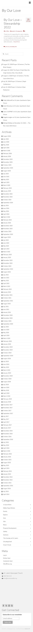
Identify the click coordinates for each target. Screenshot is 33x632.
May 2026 (6, 145)
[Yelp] (12, 605)
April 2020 (6, 335)
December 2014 (7, 477)
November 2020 (7, 318)
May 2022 (6, 280)
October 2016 (7, 436)
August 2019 (7, 358)
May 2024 (6, 211)
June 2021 (6, 309)
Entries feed (6, 558)
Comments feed (7, 561)
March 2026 (6, 151)
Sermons (5, 535)
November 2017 (7, 408)
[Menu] (29, 3)
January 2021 (7, 312)
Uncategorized (19, 31)
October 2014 (7, 483)
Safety (5, 531)
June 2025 (6, 176)
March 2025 (6, 185)
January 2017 (7, 428)
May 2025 (6, 179)
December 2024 (7, 194)
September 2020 (8, 324)
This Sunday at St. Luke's (10, 538)
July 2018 (6, 384)
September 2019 (8, 356)
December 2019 (7, 347)
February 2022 (7, 289)
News (5, 525)
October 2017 (7, 410)
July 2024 (6, 205)
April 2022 (6, 283)
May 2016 (6, 445)
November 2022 (7, 263)
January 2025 (7, 191)
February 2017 (7, 425)
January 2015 (7, 474)
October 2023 (7, 231)
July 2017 (6, 416)
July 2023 (6, 240)
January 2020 (7, 344)
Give (4, 518)
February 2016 (7, 454)
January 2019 (7, 373)
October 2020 (7, 321)
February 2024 (7, 220)
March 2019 (6, 370)
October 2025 (7, 165)
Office (7, 31)
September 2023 (8, 234)
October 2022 (7, 266)
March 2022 (6, 286)
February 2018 (7, 399)
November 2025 (7, 162)
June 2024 (6, 208)
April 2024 (6, 214)
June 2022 (6, 278)
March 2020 (6, 338)
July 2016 (6, 442)
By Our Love (7, 46)
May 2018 (6, 390)
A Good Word (7, 505)
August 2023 (7, 237)
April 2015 (6, 468)
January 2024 (7, 223)
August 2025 (7, 171)
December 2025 (7, 159)
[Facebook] (3, 605)
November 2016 (7, 434)
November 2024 (7, 197)
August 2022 (7, 272)
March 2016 (6, 451)
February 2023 (7, 254)
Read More (17, 42)
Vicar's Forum (7, 545)
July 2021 (6, 306)
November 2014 (7, 480)
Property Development (9, 528)
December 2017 (7, 405)
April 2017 (6, 422)
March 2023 (6, 252)
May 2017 (6, 419)
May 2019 (6, 367)
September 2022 (8, 269)
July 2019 (6, 361)
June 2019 (6, 364)
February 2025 (7, 188)
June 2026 (6, 142)
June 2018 (6, 387)
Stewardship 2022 (13, 46)
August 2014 (7, 488)
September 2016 (8, 439)
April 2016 (6, 448)
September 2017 (8, 413)
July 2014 (6, 491)
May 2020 (6, 332)
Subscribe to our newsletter (12, 614)
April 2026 (6, 148)
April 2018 (6, 393)
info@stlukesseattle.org (10, 578)
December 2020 (7, 315)
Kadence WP (27, 628)
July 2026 (6, 139)
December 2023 (7, 226)
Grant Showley (7, 106)
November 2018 (7, 376)
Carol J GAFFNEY (8, 112)
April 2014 (6, 494)
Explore (5, 515)
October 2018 (7, 379)
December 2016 (7, 431)
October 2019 (7, 353)
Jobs (4, 521)
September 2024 (8, 202)
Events (5, 511)
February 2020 (7, 341)
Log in (5, 555)
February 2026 (7, 153)
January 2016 (7, 457)
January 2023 (7, 257)
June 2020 (6, 330)
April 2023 (6, 249)
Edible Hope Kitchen (9, 508)
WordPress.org (7, 564)
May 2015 (6, 465)
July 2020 (6, 327)
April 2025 (6, 182)
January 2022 (7, 292)
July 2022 (6, 275)
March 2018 (6, 396)
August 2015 (7, 462)
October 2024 (7, 200)
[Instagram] (9, 605)
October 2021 (7, 298)
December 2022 (7, 260)
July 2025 (6, 174)
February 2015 (7, 471)
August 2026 (7, 136)
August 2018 (7, 382)
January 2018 (7, 402)
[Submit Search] (3, 54)
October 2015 (7, 460)
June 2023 (6, 243)
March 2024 (6, 217)
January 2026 (7, 156)
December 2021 (7, 295)
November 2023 (7, 228)
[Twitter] (6, 605)
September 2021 (8, 301)
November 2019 (7, 350)
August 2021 (7, 304)
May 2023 (6, 246)
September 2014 (8, 486)
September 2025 (8, 168)
